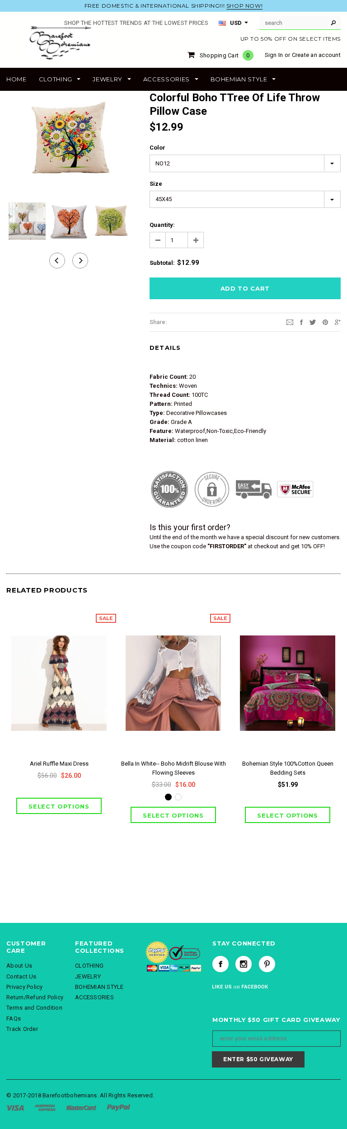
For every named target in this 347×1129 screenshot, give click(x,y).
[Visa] (15, 1107)
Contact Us (21, 976)
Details (165, 347)
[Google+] (338, 321)
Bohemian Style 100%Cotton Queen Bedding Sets (287, 768)
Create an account (316, 55)
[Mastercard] (81, 1107)
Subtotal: (162, 262)
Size (156, 183)
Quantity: (162, 224)
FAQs (13, 1018)
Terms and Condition (34, 1007)
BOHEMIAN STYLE (99, 986)
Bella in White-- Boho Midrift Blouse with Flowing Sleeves (173, 768)
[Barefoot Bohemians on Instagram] (243, 964)
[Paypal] (119, 1107)
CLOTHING (89, 965)
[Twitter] (312, 321)
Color (157, 147)
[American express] (45, 1107)
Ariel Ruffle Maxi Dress (59, 763)
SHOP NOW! (244, 5)
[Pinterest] (325, 321)
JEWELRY (88, 976)
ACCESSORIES (94, 997)
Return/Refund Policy (34, 997)
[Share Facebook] (301, 321)
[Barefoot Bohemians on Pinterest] (267, 964)
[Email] (289, 321)
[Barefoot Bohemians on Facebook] (220, 964)
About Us (19, 965)
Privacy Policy (24, 986)
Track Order (22, 1029)
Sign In (274, 55)
